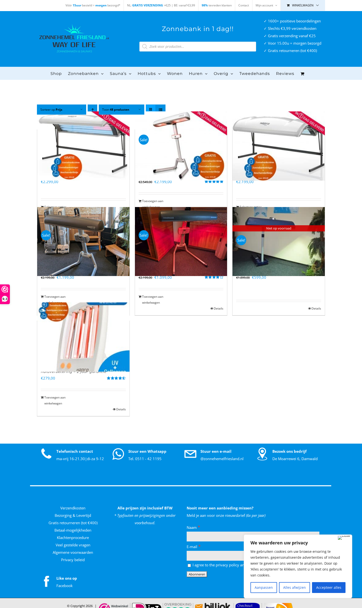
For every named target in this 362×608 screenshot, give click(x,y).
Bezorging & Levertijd (73, 515)
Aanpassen (264, 587)
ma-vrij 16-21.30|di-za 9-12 (80, 458)
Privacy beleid (73, 559)
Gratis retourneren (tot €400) (73, 522)
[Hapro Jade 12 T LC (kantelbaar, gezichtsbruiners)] (83, 146)
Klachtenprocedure (73, 537)
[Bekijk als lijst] (160, 109)
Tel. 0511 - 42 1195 (145, 458)
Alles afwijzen (294, 587)
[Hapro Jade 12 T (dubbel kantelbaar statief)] (278, 146)
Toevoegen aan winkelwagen (152, 204)
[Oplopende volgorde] (92, 109)
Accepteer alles (328, 587)
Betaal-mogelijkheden (72, 530)
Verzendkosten (72, 507)
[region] (298, 566)
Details (218, 308)
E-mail (194, 546)
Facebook (64, 585)
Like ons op (66, 578)
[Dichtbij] (344, 538)
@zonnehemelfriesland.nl (222, 458)
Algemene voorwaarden (73, 552)
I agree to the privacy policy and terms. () (230, 564)
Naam (193, 527)
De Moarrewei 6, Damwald (295, 458)
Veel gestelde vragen (73, 544)
